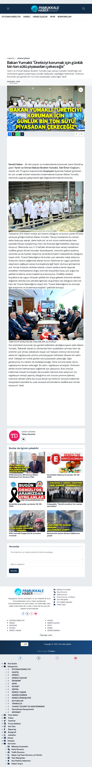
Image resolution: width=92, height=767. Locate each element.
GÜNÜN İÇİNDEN (23, 58)
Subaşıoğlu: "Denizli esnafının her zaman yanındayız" (64, 505)
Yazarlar (12, 720)
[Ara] (83, 8)
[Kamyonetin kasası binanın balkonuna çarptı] (65, 521)
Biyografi (12, 732)
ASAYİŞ (50, 620)
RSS (25, 644)
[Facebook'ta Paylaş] (9, 134)
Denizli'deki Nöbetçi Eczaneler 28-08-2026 (63, 476)
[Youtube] (35, 613)
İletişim (11, 741)
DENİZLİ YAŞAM (15, 630)
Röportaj (12, 729)
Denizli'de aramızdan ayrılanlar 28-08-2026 (25, 505)
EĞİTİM (50, 628)
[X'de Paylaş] (13, 134)
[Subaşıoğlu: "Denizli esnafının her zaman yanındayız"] (65, 491)
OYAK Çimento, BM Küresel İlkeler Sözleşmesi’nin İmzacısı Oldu (23, 476)
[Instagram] (31, 613)
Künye (10, 738)
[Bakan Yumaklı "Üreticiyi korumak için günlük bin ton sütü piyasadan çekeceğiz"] (46, 108)
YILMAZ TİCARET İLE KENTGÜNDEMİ (28, 706)
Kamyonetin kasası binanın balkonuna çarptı (63, 534)
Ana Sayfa (12, 663)
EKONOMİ (13, 625)
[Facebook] (23, 613)
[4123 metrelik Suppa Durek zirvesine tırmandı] (27, 521)
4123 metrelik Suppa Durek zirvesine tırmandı (25, 534)
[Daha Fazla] (22, 134)
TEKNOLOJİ (16, 703)
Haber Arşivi (61, 604)
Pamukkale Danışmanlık (22, 709)
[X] (27, 613)
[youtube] (76, 658)
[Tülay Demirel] (14, 435)
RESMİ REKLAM (64, 16)
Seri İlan (11, 726)
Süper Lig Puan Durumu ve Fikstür (26, 755)
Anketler (12, 735)
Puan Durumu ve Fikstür (66, 597)
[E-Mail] (23, 439)
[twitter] (39, 658)
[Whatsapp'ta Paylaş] (18, 134)
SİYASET (12, 628)
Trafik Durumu (62, 594)
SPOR (52, 16)
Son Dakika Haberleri (64, 602)
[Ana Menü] (8, 8)
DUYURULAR (17, 701)
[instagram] (57, 658)
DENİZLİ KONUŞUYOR (21, 698)
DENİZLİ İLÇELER (40, 16)
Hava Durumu (62, 592)
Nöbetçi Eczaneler (64, 589)
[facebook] (20, 658)
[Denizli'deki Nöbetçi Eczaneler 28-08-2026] (65, 462)
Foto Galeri (13, 715)
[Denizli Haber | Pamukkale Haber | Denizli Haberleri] (45, 9)
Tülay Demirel (28, 434)
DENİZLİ (26, 16)
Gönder (14, 571)
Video (10, 718)
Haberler (10, 58)
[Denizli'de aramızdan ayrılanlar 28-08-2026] (27, 491)
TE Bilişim (51, 651)
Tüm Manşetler (62, 599)
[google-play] (46, 635)
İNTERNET (16, 712)
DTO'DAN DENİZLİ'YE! (11, 16)
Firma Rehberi (14, 723)
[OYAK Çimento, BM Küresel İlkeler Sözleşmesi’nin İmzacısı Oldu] (27, 462)
